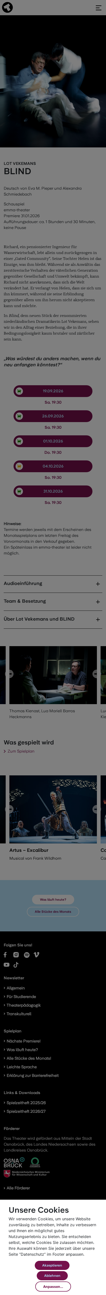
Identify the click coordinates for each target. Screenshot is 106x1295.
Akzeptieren (52, 1265)
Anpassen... (53, 1286)
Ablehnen (52, 1276)
